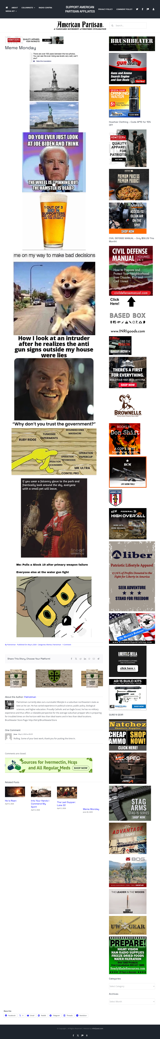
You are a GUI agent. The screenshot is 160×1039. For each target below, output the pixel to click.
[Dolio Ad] (54, 670)
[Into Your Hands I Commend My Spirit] (41, 788)
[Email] (94, 659)
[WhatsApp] (89, 659)
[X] (76, 659)
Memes (49, 644)
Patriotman (11, 644)
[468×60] (34, 37)
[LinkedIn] (85, 659)
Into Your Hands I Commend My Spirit (40, 803)
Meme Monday (91, 809)
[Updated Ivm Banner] (48, 759)
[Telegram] (98, 659)
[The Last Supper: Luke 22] (67, 788)
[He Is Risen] (15, 788)
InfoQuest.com (97, 1028)
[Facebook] (71, 659)
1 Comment (66, 644)
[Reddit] (80, 659)
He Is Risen (10, 800)
